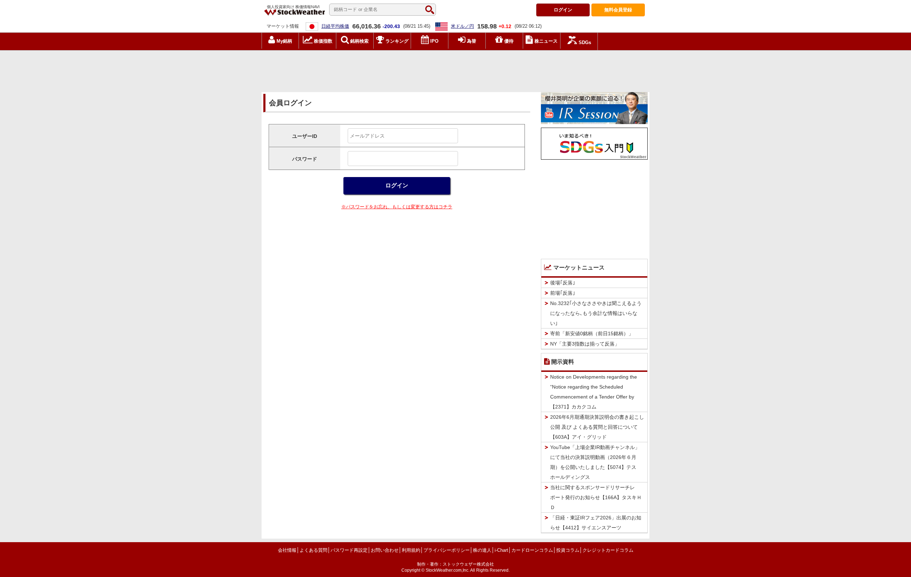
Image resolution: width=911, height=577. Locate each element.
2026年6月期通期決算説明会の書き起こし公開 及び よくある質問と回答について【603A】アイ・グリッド (597, 427)
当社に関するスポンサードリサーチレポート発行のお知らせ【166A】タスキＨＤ (596, 497)
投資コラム (567, 550)
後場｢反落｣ (562, 282)
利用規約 (411, 550)
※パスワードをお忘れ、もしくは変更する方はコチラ (396, 206)
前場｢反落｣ (562, 293)
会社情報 (287, 550)
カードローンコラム (532, 550)
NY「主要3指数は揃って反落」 (585, 344)
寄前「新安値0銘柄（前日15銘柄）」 (591, 333)
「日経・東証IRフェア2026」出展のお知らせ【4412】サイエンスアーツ (595, 522)
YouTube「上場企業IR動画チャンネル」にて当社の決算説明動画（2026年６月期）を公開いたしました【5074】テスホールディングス (595, 462)
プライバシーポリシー (446, 550)
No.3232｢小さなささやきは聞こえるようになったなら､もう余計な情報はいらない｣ (596, 313)
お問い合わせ (385, 550)
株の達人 (482, 550)
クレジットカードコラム (608, 550)
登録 (618, 9)
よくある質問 (313, 550)
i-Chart (501, 550)
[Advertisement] (455, 69)
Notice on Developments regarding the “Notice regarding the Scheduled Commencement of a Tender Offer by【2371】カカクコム (593, 392)
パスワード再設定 (349, 550)
